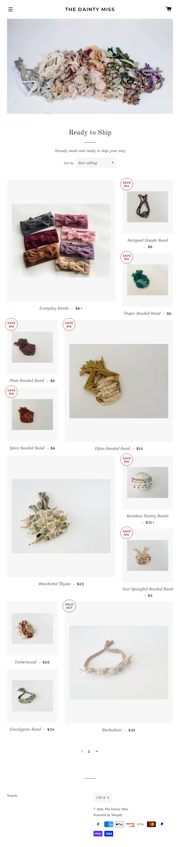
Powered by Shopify (108, 815)
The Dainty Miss (90, 9)
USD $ (100, 797)
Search (12, 795)
